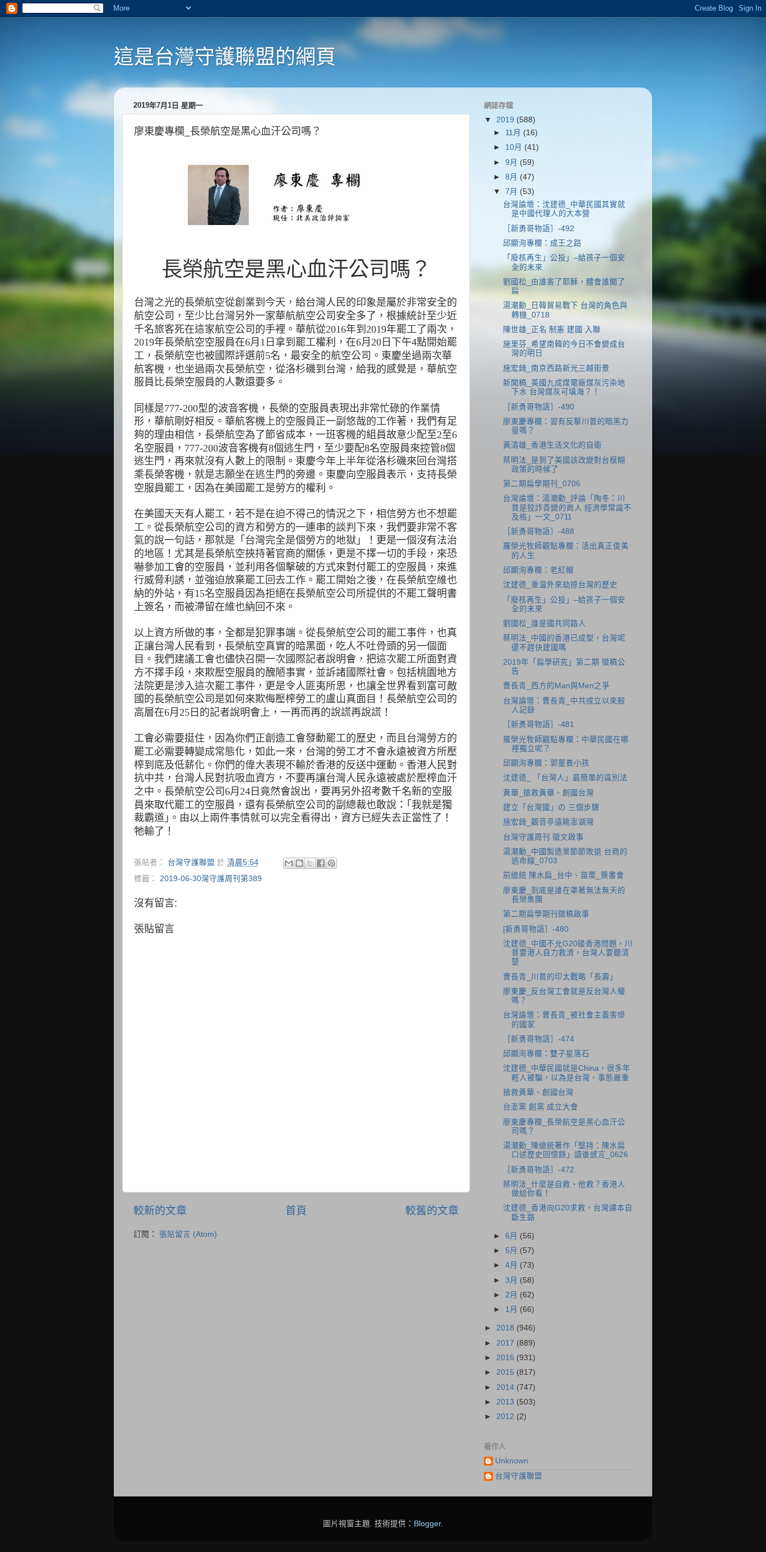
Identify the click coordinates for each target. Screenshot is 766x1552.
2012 (506, 1416)
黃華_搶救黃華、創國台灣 (548, 793)
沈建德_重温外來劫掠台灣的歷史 (560, 585)
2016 (506, 1357)
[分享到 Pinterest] (331, 863)
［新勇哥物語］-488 (538, 531)
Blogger (427, 1523)
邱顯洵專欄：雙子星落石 (546, 1053)
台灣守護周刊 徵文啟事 (543, 837)
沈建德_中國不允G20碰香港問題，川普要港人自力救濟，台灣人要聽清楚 (568, 953)
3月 (512, 1280)
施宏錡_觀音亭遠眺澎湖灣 (548, 822)
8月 (512, 177)
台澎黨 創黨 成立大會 (540, 1107)
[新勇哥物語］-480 (536, 929)
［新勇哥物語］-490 (538, 407)
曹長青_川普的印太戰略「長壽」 (560, 977)
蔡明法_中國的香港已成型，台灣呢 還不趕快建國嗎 (564, 642)
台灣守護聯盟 (518, 1476)
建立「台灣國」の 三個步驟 (551, 807)
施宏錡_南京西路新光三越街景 (556, 368)
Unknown (511, 1461)
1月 (512, 1309)
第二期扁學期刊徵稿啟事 (546, 914)
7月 (512, 191)
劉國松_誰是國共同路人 (544, 623)
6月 (512, 1236)
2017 (506, 1343)
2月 (512, 1295)
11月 (514, 132)
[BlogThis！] (299, 863)
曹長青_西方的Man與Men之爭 (556, 685)
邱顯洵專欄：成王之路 (542, 243)
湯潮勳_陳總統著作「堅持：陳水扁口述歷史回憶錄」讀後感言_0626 (565, 1150)
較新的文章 (160, 1211)
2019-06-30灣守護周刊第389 (211, 878)
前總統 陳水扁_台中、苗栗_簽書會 (563, 875)
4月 (512, 1265)
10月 (514, 147)
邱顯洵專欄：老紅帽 (538, 570)
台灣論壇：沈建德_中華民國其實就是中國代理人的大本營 (564, 209)
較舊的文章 (432, 1211)
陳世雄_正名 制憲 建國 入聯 (552, 329)
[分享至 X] (310, 863)
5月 (512, 1250)
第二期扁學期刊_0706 (541, 484)
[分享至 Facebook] (320, 863)
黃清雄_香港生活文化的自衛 (552, 445)
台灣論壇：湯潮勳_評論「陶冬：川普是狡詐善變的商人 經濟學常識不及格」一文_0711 (567, 507)
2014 (506, 1387)
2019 (506, 120)
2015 (506, 1372)
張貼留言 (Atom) (188, 1234)
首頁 (296, 1211)
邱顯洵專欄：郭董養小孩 (546, 763)
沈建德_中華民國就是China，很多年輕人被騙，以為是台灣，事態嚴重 (566, 1072)
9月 (512, 162)
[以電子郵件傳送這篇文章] (288, 863)
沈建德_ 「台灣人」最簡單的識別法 (565, 777)
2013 (506, 1402)
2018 (506, 1328)
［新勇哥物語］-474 (538, 1039)
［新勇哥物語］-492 (538, 228)
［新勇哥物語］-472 (538, 1170)
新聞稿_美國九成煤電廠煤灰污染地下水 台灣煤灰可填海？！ (564, 387)
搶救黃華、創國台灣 (538, 1092)
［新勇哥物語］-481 (538, 724)
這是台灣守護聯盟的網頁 (225, 56)
